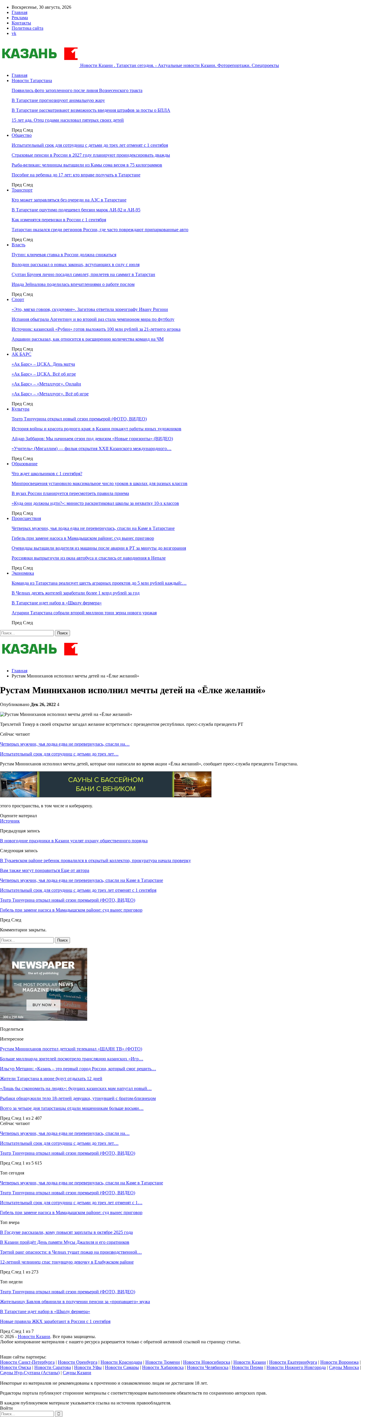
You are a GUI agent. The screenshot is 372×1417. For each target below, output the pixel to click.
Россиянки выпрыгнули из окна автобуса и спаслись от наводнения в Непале (89, 558)
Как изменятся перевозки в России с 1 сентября (59, 219)
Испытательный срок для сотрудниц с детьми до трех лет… (59, 753)
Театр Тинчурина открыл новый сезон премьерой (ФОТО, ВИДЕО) (79, 418)
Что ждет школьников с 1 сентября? (47, 473)
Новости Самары (122, 1367)
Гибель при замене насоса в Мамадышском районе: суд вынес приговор (83, 538)
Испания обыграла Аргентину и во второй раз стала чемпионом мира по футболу (93, 319)
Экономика (23, 573)
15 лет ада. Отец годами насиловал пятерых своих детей (68, 120)
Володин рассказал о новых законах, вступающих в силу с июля (76, 264)
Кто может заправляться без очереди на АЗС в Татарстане (69, 199)
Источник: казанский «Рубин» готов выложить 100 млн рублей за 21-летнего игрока (96, 329)
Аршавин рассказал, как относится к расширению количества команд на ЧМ (88, 339)
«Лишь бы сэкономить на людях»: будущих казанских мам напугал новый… (76, 1088)
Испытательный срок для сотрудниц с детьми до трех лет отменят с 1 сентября (90, 145)
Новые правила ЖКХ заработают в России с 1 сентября (55, 1321)
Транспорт (22, 189)
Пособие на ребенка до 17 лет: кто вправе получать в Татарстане (76, 174)
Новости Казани (34, 1336)
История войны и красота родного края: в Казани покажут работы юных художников (96, 428)
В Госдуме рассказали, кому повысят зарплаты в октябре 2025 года (66, 1232)
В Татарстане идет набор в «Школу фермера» (57, 602)
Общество (22, 135)
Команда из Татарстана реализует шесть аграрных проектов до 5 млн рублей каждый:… (99, 583)
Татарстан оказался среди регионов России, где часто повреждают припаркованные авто (100, 229)
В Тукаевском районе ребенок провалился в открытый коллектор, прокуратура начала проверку (95, 860)
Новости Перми (247, 1367)
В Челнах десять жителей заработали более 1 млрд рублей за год (76, 592)
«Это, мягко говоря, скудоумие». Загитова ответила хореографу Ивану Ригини (90, 309)
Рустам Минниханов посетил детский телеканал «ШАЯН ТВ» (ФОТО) (71, 1048)
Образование (24, 463)
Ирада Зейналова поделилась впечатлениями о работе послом (73, 284)
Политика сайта (27, 28)
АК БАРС (21, 354)
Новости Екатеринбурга (293, 1362)
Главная (19, 12)
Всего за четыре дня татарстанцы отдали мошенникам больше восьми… (72, 1108)
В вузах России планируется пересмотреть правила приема (70, 493)
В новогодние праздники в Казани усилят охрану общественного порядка (74, 840)
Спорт (18, 299)
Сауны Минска (344, 1367)
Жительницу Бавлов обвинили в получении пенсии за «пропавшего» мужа (75, 1301)
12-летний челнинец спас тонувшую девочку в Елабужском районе (67, 1261)
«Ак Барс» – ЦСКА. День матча (43, 364)
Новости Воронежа (339, 1362)
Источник (10, 820)
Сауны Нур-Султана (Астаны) (30, 1372)
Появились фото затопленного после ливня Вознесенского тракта (77, 90)
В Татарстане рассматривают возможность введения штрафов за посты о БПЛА (91, 110)
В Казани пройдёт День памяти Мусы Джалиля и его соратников (64, 1242)
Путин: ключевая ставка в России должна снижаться (64, 254)
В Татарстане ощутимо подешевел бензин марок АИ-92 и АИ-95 (76, 209)
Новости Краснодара (121, 1362)
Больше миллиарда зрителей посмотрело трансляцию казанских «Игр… (71, 1058)
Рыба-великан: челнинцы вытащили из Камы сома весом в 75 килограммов (87, 164)
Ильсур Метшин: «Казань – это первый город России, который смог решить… (78, 1068)
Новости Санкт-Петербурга (27, 1362)
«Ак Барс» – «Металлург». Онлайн (46, 383)
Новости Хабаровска (163, 1367)
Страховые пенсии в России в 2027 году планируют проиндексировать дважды (91, 155)
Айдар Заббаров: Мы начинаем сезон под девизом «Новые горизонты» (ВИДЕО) (92, 438)
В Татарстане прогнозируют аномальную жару (58, 100)
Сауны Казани (77, 1372)
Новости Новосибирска (206, 1362)
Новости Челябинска (207, 1367)
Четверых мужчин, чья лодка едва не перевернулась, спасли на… (65, 744)
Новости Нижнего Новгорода (296, 1367)
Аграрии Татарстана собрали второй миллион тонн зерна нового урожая (84, 612)
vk (14, 33)
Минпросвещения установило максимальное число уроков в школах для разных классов (99, 483)
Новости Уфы (88, 1367)
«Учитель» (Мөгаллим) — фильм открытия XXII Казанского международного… (91, 448)
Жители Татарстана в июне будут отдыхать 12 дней (51, 1078)
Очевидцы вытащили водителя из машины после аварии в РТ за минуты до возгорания (99, 548)
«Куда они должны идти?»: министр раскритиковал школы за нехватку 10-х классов (95, 503)
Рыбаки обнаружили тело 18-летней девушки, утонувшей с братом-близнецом (78, 1098)
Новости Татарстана (32, 80)
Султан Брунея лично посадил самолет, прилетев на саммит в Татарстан (83, 274)
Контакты (21, 22)
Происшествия (26, 518)
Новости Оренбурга (77, 1362)
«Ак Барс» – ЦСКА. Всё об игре (44, 374)
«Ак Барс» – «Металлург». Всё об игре (50, 393)
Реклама (20, 17)
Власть (18, 244)
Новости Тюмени (162, 1362)
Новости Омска (15, 1367)
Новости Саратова (52, 1367)
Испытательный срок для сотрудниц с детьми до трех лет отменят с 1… (71, 1202)
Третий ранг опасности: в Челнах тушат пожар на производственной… (71, 1252)
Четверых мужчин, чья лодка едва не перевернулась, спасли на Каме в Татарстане (93, 528)
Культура (20, 408)
